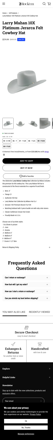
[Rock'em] (26, 3)
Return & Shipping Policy (10, 247)
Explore (6, 368)
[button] (44, 3)
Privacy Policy (35, 414)
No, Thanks (26, 427)
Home (4, 13)
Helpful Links (8, 377)
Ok (26, 421)
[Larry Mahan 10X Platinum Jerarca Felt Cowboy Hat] (8, 123)
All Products (13, 13)
